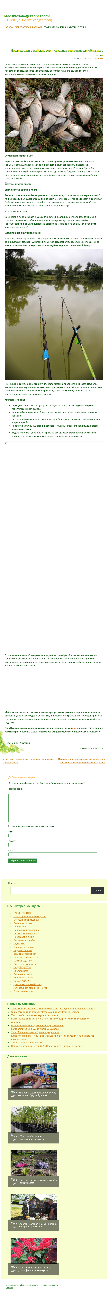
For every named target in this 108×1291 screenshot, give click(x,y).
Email (11, 841)
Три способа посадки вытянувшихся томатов (34, 1015)
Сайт (10, 850)
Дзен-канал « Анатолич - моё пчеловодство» (40, 1285)
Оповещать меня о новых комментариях (32, 826)
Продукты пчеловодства (26, 930)
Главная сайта (12, 1285)
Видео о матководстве (25, 964)
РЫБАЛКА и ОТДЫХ (24, 977)
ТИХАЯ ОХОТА (21, 981)
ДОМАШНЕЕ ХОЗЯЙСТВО (27, 984)
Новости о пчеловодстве (26, 957)
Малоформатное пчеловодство (30, 916)
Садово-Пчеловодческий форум (23, 26)
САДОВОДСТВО (22, 967)
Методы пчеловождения (26, 920)
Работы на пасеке (23, 923)
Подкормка (19, 943)
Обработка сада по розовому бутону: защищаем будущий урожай (45, 1012)
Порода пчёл (20, 926)
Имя (11, 831)
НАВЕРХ (9, 1288)
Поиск (11, 883)
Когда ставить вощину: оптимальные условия (35, 1029)
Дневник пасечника (24, 947)
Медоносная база (23, 950)
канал (75, 728)
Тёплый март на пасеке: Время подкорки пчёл (35, 1032)
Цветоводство (21, 971)
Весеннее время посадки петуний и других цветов (37, 1025)
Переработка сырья (24, 937)
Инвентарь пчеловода (25, 933)
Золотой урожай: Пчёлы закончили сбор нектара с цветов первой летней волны (53, 1008)
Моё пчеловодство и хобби (27, 15)
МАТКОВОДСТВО (23, 961)
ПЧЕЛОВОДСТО (22, 913)
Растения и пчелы (23, 974)
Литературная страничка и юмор (31, 988)
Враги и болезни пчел (25, 954)
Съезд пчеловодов (23, 991)
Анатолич (99, 58)
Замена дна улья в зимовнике (26, 1042)
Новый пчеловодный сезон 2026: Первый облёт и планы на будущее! (47, 1046)
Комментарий (14, 791)
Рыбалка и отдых (95, 748)
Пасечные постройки (24, 940)
